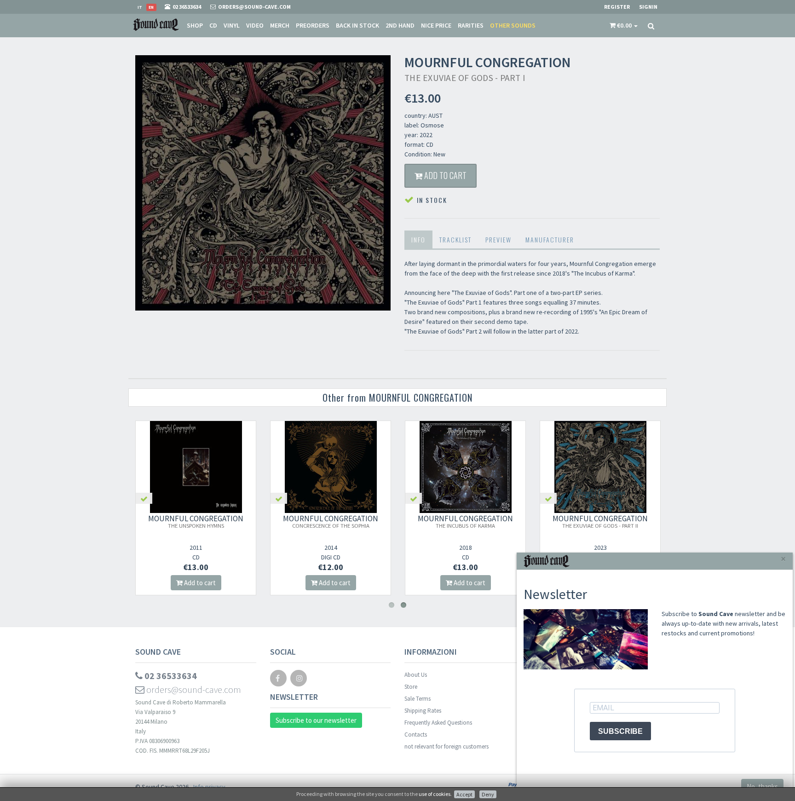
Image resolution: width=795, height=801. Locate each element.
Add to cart (444, 175)
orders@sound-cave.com (192, 689)
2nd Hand (400, 25)
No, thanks (762, 786)
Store (410, 687)
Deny (488, 794)
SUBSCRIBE (620, 731)
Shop (195, 25)
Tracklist (455, 239)
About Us (415, 675)
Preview (498, 239)
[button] (623, 25)
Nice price (436, 25)
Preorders (312, 25)
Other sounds (513, 25)
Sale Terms (417, 699)
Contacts (415, 734)
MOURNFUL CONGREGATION (195, 521)
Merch (279, 25)
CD (213, 25)
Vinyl (232, 25)
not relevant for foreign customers (446, 746)
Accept (464, 794)
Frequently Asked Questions (438, 722)
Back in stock (357, 25)
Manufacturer (549, 239)
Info (418, 239)
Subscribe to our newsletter (316, 720)
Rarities (471, 25)
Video (255, 25)
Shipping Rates (422, 711)
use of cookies (434, 793)
